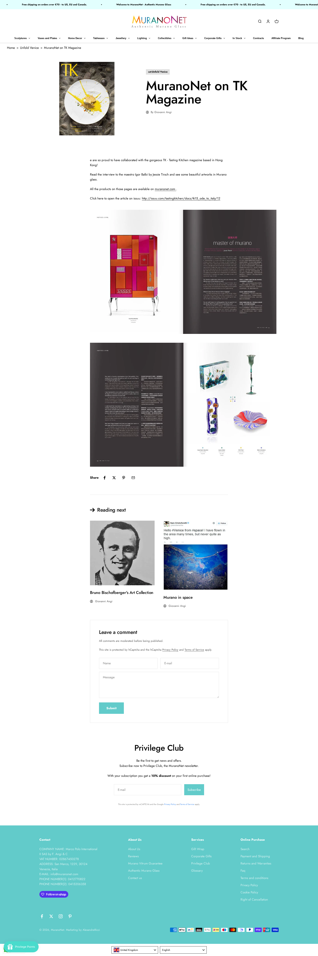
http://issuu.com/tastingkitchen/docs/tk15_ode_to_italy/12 (181, 198)
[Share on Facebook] (104, 477)
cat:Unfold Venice (157, 71)
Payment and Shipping (255, 856)
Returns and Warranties (256, 863)
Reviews (133, 856)
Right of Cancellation (254, 899)
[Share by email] (133, 477)
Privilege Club (200, 863)
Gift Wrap (197, 849)
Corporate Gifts (201, 856)
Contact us (135, 878)
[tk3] (159, 405)
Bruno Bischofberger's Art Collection (121, 592)
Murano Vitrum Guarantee (145, 863)
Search (245, 849)
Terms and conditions (254, 878)
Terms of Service (194, 650)
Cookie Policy (249, 892)
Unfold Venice (29, 47)
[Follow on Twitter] (51, 916)
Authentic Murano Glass (144, 870)
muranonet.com (165, 189)
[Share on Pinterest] (123, 477)
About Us (134, 849)
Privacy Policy (170, 650)
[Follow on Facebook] (41, 916)
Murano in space (178, 597)
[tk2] (159, 272)
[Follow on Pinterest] (70, 916)
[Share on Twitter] (114, 477)
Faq (243, 870)
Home (11, 47)
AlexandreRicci (91, 930)
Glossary (197, 870)
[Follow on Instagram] (60, 916)
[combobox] (135, 950)
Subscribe (194, 789)
